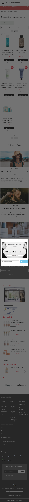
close (27, 238)
